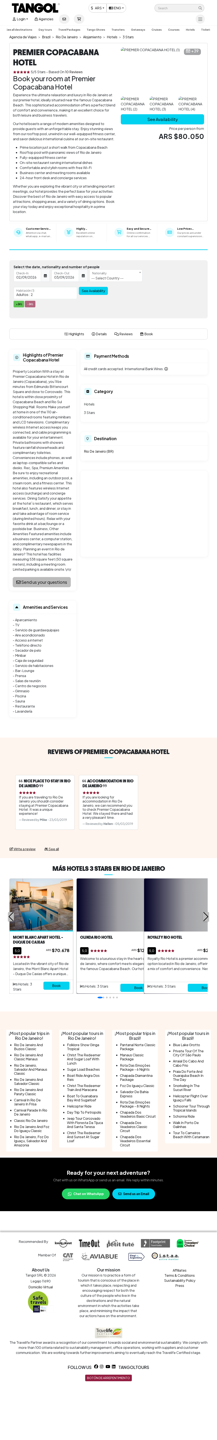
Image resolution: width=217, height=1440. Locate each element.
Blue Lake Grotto (186, 1045)
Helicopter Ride (79, 1106)
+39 (195, 51)
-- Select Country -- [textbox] (107, 278)
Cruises (157, 29)
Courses (173, 29)
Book (56, 985)
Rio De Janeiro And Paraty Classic (28, 1091)
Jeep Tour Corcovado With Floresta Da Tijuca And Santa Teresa (85, 1122)
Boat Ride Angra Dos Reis (83, 1077)
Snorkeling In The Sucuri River (186, 1087)
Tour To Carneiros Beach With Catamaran (191, 1135)
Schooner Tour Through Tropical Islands (191, 1108)
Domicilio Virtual (40, 1287)
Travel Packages (69, 29)
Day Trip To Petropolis (84, 1112)
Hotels (190, 29)
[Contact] (64, 19)
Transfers (118, 29)
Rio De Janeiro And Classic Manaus (28, 1057)
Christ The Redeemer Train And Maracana (83, 1087)
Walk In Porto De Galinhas (186, 1124)
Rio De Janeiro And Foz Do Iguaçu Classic (31, 1128)
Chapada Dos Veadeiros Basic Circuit (138, 1114)
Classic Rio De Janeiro (31, 1120)
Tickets (206, 29)
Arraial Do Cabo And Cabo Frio (188, 1063)
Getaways (138, 29)
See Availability (162, 119)
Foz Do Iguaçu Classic (137, 1085)
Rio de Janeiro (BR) (99, 451)
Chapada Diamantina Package (136, 1077)
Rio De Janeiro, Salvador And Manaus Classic (30, 1069)
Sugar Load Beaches (83, 1069)
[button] (179, 8)
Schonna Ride (184, 1116)
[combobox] (115, 275)
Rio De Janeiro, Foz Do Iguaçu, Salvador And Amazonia (31, 1141)
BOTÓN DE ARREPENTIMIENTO (108, 1378)
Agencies (45, 19)
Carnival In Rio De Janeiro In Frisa (27, 1102)
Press (179, 1285)
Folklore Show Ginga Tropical (83, 1047)
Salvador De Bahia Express (134, 1094)
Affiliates (179, 1270)
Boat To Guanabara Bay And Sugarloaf (82, 1098)
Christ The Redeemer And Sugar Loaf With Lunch (83, 1059)
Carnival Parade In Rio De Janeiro (30, 1112)
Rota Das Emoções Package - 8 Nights (135, 1104)
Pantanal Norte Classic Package (137, 1047)
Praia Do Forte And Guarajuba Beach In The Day (188, 1075)
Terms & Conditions (179, 1275)
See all (53, 849)
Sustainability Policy (179, 1280)
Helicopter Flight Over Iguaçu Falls (190, 1098)
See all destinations (19, 29)
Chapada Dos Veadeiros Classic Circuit (133, 1126)
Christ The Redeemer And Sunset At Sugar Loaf (83, 1137)
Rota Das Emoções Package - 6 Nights (135, 1067)
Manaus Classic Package (132, 1057)
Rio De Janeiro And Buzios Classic (28, 1047)
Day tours (45, 29)
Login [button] (20, 19)
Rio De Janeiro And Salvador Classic (28, 1081)
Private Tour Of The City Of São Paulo (188, 1053)
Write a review (24, 849)
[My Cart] (79, 19)
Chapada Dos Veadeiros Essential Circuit (135, 1141)
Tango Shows (96, 29)
